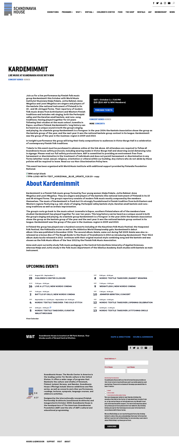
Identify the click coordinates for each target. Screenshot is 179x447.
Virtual (88, 12)
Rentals (141, 12)
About (68, 442)
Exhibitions (53, 12)
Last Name (131, 367)
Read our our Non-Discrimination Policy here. (84, 161)
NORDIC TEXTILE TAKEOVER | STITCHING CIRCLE (123, 310)
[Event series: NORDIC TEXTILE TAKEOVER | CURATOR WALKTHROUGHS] (50, 308)
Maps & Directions (120, 337)
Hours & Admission (143, 337)
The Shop (130, 12)
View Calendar (32, 319)
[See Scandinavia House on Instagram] (165, 3)
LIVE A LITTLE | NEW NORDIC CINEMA (53, 286)
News (172, 12)
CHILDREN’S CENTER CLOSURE (50, 278)
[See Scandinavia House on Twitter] (157, 3)
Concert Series (15, 80)
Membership (161, 12)
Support (51, 442)
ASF (150, 12)
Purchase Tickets (103, 110)
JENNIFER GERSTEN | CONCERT (115, 294)
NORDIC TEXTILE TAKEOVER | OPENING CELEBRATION (126, 302)
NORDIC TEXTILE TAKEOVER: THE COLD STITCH (58, 302)
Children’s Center (106, 12)
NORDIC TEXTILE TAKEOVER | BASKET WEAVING (123, 278)
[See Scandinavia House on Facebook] (153, 3)
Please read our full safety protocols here (60, 153)
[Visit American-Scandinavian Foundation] (32, 397)
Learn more (143, 418)
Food (120, 12)
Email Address (110, 359)
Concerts (100, 124)
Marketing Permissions (112, 378)
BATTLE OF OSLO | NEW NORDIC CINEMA (55, 294)
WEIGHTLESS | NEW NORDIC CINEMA (117, 286)
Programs (66, 12)
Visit (78, 12)
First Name (109, 367)
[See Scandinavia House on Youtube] (161, 3)
